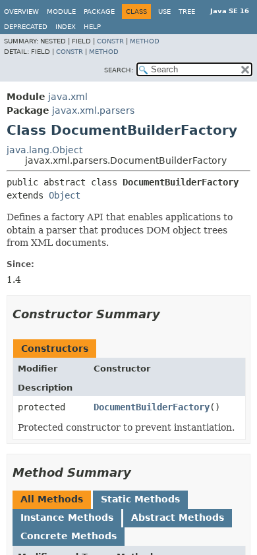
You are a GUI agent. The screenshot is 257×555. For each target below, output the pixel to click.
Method (144, 41)
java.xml (68, 96)
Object (64, 195)
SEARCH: (118, 70)
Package (99, 11)
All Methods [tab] (51, 499)
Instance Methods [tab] (66, 517)
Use (164, 11)
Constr (110, 41)
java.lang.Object (44, 150)
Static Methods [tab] (140, 499)
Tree (187, 11)
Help (92, 26)
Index (65, 26)
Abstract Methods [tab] (177, 517)
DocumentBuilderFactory (152, 407)
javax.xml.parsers (93, 110)
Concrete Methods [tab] (68, 536)
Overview (21, 11)
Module (61, 11)
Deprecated (25, 26)
